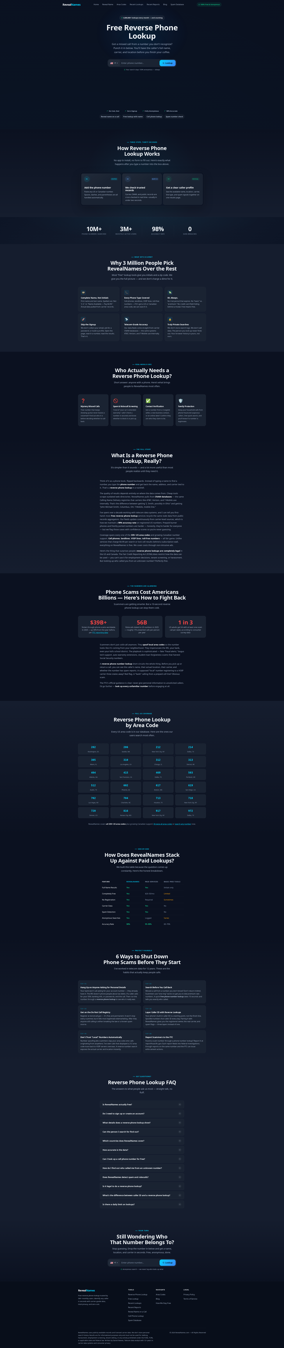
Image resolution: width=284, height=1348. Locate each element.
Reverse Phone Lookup (137, 1294)
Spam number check (174, 116)
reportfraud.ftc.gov (153, 1043)
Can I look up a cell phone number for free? (124, 1159)
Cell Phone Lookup (136, 1316)
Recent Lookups (136, 4)
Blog (165, 4)
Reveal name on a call (110, 116)
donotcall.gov (95, 1016)
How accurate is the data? (115, 1150)
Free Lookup (133, 1299)
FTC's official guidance (114, 683)
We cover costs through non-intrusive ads (153, 545)
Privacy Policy (189, 1294)
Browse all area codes (163, 824)
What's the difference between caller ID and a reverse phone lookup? (136, 1195)
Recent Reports (153, 4)
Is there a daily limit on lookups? (119, 1204)
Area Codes (121, 4)
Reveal (72, 4)
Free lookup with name (133, 116)
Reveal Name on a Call (137, 1311)
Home (96, 4)
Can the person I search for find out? (121, 1131)
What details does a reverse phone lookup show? (126, 1122)
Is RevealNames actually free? (117, 1104)
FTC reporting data (100, 632)
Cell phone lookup (154, 116)
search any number (183, 824)
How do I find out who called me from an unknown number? (132, 1168)
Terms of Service (190, 1299)
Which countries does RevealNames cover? (123, 1140)
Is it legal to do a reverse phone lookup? (122, 1186)
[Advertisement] (142, 89)
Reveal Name (107, 4)
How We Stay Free (163, 1303)
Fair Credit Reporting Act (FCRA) (137, 554)
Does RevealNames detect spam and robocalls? (125, 1177)
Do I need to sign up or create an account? (123, 1113)
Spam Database (177, 4)
